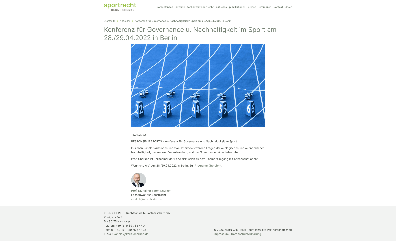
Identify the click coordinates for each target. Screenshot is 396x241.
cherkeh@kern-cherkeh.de (146, 199)
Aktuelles (221, 7)
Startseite (109, 20)
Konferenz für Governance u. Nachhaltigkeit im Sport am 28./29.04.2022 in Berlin (183, 20)
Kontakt (278, 7)
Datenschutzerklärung (246, 234)
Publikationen (237, 7)
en (290, 7)
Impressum (221, 234)
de (286, 7)
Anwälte (180, 7)
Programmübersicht (208, 165)
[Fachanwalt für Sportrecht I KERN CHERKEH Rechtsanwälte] (120, 6)
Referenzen (264, 7)
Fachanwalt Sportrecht (200, 7)
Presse (252, 7)
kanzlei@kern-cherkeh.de (131, 234)
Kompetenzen (165, 7)
